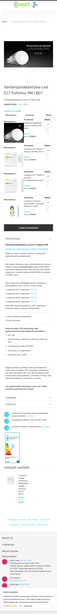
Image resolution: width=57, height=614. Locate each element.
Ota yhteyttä (45, 520)
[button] (27, 82)
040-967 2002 (26, 560)
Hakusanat (13, 525)
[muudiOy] (26, 4)
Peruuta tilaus (42, 525)
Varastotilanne (12, 111)
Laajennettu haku (27, 525)
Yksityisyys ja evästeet (16, 520)
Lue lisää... (31, 416)
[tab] (28, 238)
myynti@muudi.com (18, 580)
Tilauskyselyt (32, 520)
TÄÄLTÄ (33, 290)
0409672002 (24, 584)
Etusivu (4, 22)
